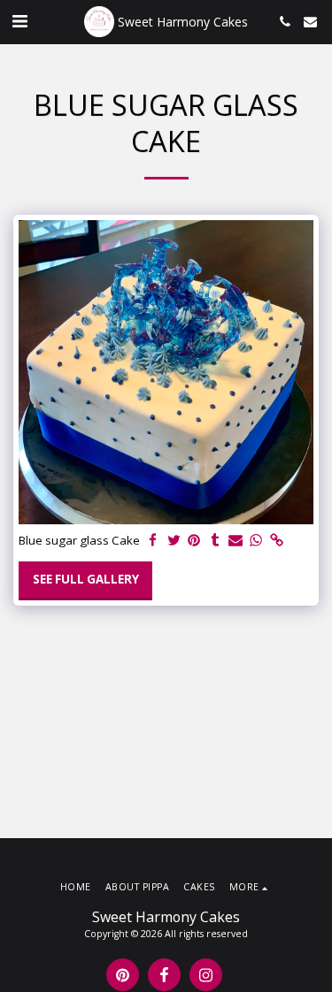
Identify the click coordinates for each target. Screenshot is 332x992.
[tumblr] (214, 541)
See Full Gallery (86, 579)
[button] (19, 21)
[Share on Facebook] (153, 541)
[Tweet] (173, 541)
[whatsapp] (256, 541)
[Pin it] (194, 541)
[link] (276, 541)
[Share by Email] (235, 541)
